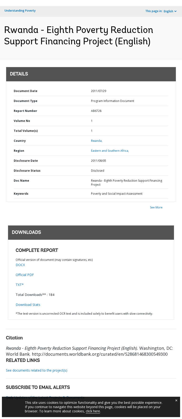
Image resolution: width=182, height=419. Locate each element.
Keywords (21, 194)
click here (93, 411)
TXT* (20, 284)
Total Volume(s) (26, 131)
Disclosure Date (26, 161)
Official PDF (25, 274)
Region (19, 151)
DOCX (20, 264)
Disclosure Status (27, 171)
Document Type (25, 101)
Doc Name (21, 181)
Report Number (25, 111)
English (168, 11)
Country (20, 141)
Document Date (25, 91)
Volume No (22, 121)
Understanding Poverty (20, 11)
